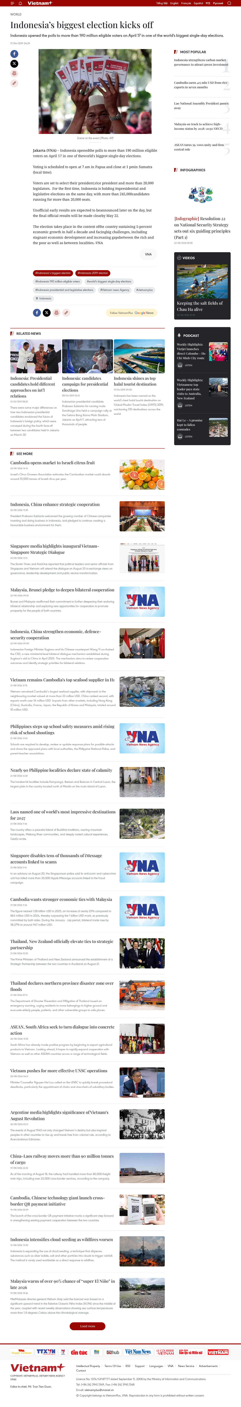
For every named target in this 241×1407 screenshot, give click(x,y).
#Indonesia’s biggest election (53, 273)
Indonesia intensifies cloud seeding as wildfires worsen (61, 1239)
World (15, 14)
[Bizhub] (113, 1352)
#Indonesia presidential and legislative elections (64, 290)
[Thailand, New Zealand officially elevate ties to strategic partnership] (142, 953)
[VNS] (138, 1352)
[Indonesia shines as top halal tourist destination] (139, 356)
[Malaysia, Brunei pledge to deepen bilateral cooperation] (142, 602)
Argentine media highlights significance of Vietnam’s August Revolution (59, 1115)
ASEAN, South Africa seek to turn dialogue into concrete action (62, 1030)
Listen (188, 365)
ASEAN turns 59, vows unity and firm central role (199, 147)
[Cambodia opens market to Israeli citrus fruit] (142, 475)
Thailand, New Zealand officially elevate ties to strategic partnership (61, 944)
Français (186, 3)
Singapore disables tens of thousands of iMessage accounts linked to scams (56, 858)
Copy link (14, 83)
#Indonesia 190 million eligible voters (57, 281)
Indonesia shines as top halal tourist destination (135, 381)
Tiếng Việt (162, 3)
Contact (81, 1370)
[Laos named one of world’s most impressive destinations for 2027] (142, 824)
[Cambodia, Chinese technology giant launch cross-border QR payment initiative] (142, 1210)
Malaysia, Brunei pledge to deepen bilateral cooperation (62, 589)
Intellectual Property (88, 1366)
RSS (128, 1366)
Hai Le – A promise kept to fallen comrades (190, 424)
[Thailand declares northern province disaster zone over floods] (142, 995)
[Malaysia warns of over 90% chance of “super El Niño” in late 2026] (142, 1293)
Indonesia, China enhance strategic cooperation (55, 504)
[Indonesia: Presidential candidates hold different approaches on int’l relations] (35, 356)
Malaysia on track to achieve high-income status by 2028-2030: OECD (198, 126)
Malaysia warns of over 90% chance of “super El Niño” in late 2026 (62, 1284)
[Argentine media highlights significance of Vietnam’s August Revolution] (142, 1124)
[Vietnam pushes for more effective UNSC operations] (142, 1082)
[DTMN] (191, 1352)
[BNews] (97, 1352)
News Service (186, 1366)
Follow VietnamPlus (121, 313)
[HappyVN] (22, 1352)
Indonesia (45, 298)
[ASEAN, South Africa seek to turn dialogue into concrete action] (142, 1039)
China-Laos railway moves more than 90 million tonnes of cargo (62, 1159)
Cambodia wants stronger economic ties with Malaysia (61, 899)
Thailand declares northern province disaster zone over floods (62, 986)
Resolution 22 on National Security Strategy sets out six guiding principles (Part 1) (202, 228)
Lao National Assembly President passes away (201, 105)
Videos (189, 258)
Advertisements (208, 1366)
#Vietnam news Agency (114, 290)
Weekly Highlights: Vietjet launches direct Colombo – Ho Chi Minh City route (191, 351)
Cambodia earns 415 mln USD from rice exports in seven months (200, 85)
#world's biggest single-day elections (109, 281)
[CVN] (165, 1352)
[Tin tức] (78, 1352)
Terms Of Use (113, 1366)
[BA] (218, 1352)
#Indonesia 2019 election (93, 273)
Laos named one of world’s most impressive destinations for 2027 (63, 815)
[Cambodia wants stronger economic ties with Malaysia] (142, 911)
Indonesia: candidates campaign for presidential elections (85, 384)
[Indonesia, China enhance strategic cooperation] (142, 516)
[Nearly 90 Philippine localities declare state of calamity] (142, 782)
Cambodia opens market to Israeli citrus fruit (52, 462)
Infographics (192, 170)
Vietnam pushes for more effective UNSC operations (58, 1070)
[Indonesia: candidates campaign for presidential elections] (87, 356)
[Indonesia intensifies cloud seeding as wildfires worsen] (142, 1251)
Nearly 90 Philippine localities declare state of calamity (61, 770)
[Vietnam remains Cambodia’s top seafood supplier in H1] (142, 692)
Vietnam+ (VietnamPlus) (40, 3)
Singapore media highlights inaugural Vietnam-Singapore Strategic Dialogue (54, 549)
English (174, 3)
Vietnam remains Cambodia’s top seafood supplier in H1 (62, 679)
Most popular (193, 52)
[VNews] (62, 1352)
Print (14, 74)
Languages (156, 1366)
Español (198, 3)
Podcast (191, 335)
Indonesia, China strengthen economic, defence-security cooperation (55, 634)
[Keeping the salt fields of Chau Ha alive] (202, 281)
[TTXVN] (46, 1352)
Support (140, 1366)
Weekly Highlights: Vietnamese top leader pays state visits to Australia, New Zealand (190, 389)
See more (24, 453)
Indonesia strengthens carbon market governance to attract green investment (201, 62)
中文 (208, 3)
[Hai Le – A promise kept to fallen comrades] (218, 427)
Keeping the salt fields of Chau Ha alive (200, 306)
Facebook (14, 54)
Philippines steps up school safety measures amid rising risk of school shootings (62, 729)
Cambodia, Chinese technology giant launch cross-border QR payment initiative (57, 1201)
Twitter (14, 64)
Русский (218, 3)
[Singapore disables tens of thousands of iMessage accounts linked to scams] (142, 867)
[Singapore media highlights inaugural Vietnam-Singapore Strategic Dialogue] (142, 558)
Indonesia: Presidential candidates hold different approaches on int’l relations (32, 387)
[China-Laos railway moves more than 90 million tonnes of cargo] (142, 1168)
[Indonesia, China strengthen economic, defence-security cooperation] (142, 643)
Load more (87, 1326)
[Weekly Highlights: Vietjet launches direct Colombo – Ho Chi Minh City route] (218, 351)
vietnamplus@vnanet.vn (99, 1390)
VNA (170, 1366)
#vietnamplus (144, 290)
